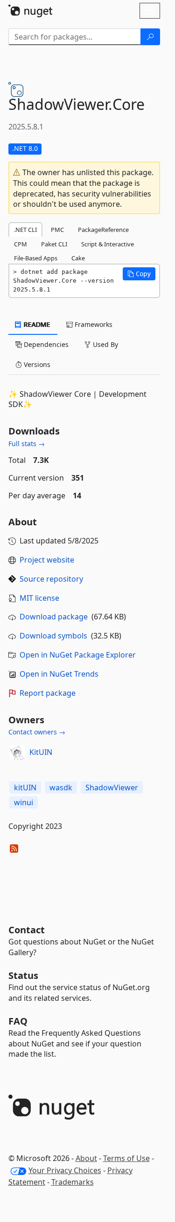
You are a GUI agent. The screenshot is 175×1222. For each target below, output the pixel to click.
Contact (26, 929)
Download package (54, 616)
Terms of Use (126, 1158)
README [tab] (36, 324)
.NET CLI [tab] (25, 229)
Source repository (51, 579)
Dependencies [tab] (45, 344)
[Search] (150, 36)
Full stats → (26, 443)
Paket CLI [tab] (54, 244)
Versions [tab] (36, 364)
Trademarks (72, 1182)
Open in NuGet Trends (59, 674)
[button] (139, 273)
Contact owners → (36, 731)
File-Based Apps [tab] (35, 258)
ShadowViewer (111, 787)
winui (23, 802)
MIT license (39, 598)
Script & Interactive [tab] (107, 244)
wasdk (60, 787)
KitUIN (40, 752)
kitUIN (25, 787)
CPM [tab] (20, 244)
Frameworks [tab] (92, 324)
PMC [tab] (57, 229)
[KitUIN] (17, 752)
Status (23, 975)
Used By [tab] (104, 344)
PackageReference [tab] (103, 229)
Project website (47, 560)
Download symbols (53, 636)
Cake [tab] (78, 258)
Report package (48, 693)
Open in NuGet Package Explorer (78, 655)
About (86, 1158)
